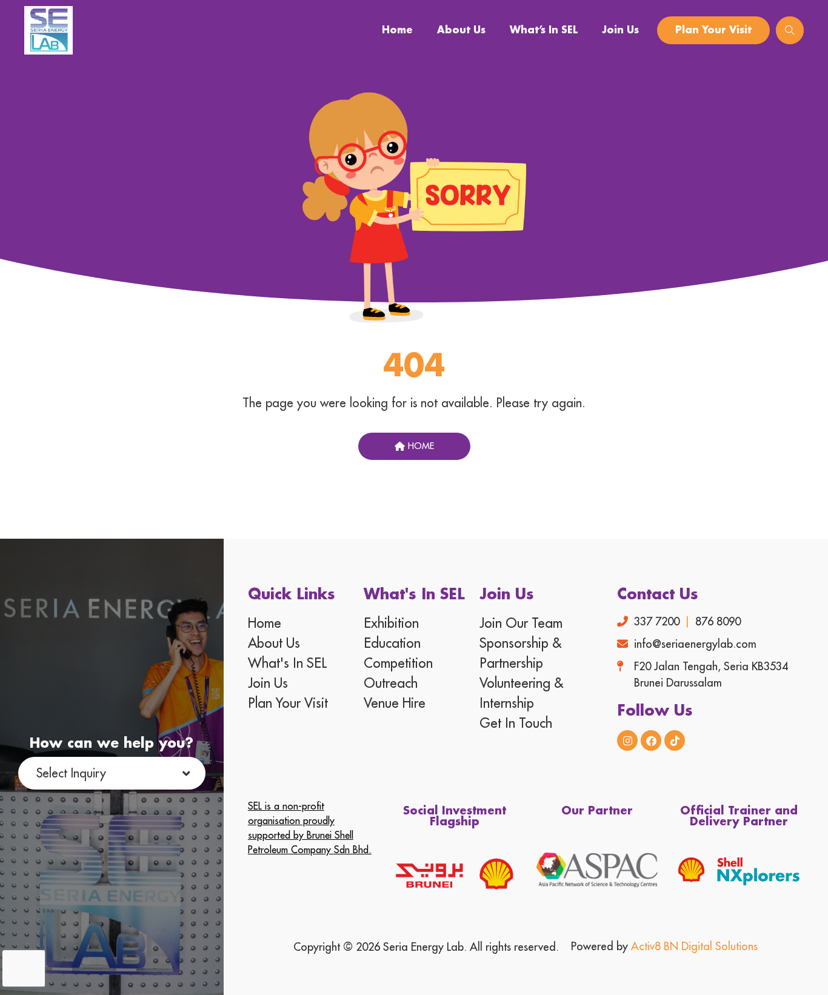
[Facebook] (651, 740)
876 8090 (718, 621)
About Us (461, 30)
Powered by (664, 946)
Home (397, 30)
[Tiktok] (674, 740)
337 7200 (656, 621)
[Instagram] (627, 740)
